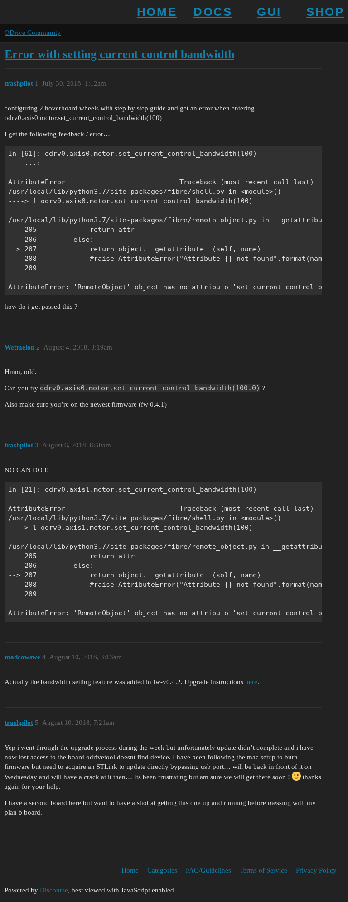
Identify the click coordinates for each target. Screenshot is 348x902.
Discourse (54, 890)
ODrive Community (33, 32)
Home (130, 870)
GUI (269, 12)
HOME (157, 12)
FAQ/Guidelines (208, 870)
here (251, 682)
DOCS (212, 12)
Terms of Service (263, 870)
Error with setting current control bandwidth (119, 54)
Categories (162, 870)
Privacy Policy (316, 870)
